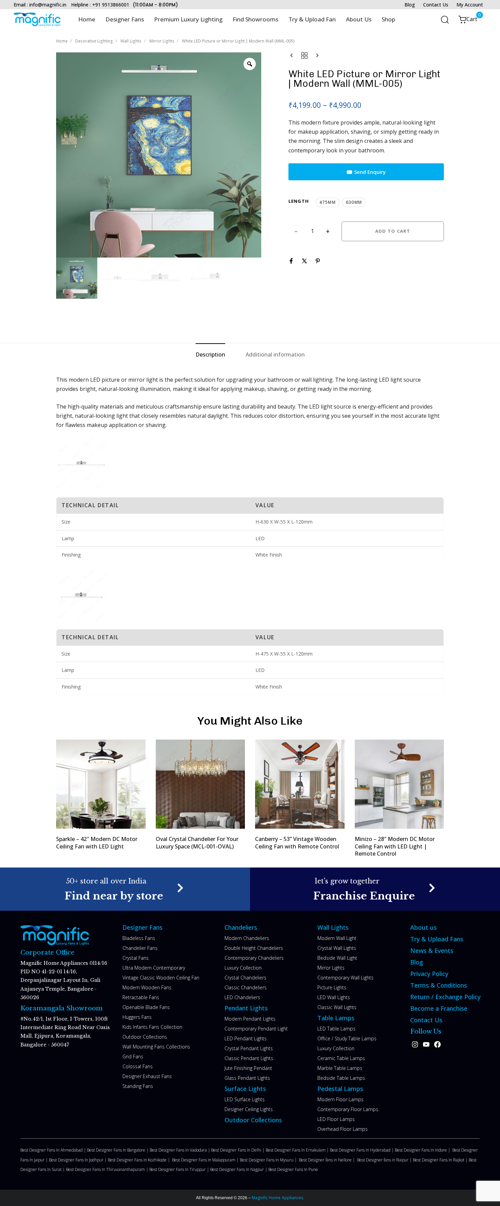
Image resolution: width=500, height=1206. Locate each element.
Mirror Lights (161, 41)
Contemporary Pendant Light (256, 1028)
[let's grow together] (375, 889)
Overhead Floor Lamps (342, 1129)
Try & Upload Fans (436, 939)
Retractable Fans (140, 997)
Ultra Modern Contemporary (153, 967)
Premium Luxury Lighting (188, 19)
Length (298, 201)
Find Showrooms (255, 19)
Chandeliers (240, 927)
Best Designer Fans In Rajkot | (441, 1160)
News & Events (431, 950)
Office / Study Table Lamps (347, 1038)
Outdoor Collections (144, 1037)
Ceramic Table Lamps (341, 1058)
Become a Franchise (438, 1008)
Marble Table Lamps (339, 1068)
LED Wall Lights (333, 997)
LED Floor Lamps (336, 1119)
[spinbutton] (312, 231)
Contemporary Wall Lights (345, 977)
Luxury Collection (243, 967)
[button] (442, 19)
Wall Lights (130, 41)
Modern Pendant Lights (250, 1018)
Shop (388, 19)
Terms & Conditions (438, 985)
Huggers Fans (137, 1017)
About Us (358, 19)
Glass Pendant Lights (247, 1078)
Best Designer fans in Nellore (326, 1160)
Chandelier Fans (139, 948)
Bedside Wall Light (337, 958)
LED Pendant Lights (245, 1038)
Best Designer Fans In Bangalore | (118, 1150)
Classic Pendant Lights (248, 1058)
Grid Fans (132, 1056)
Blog (409, 4)
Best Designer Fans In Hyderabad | (362, 1150)
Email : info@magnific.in (40, 4)
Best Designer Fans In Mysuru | (269, 1160)
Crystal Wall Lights (336, 948)
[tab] (210, 355)
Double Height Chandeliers (253, 948)
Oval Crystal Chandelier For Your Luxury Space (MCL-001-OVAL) (197, 842)
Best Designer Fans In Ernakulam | (298, 1150)
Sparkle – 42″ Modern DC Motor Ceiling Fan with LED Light (96, 842)
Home (86, 19)
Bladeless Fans (138, 938)
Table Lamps (335, 1018)
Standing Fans (137, 1086)
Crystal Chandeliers (245, 977)
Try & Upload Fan (312, 19)
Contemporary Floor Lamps (347, 1109)
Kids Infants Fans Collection (152, 1027)
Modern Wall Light (336, 938)
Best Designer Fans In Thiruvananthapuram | (107, 1169)
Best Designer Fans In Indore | (423, 1150)
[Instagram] (415, 1044)
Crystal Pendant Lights (248, 1048)
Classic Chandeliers (245, 987)
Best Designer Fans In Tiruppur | (179, 1169)
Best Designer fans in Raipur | (385, 1160)
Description (210, 354)
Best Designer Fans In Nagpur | (239, 1169)
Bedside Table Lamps (341, 1078)
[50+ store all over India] (125, 889)
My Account (469, 4)
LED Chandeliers (242, 997)
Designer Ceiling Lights (248, 1109)
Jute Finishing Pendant (248, 1068)
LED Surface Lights (244, 1099)
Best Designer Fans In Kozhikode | (140, 1160)
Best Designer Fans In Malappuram (204, 1160)
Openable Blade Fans (146, 1007)
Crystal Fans (135, 958)
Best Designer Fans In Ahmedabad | (53, 1150)
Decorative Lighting (94, 41)
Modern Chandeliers (246, 938)
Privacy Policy (429, 974)
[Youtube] (426, 1044)
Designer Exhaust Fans (147, 1076)
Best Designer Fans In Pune (293, 1169)
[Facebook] (437, 1044)
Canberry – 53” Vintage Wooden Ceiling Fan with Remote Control (297, 842)
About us (423, 927)
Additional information (275, 354)
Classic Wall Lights (336, 1007)
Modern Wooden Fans (146, 987)
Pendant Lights (246, 1008)
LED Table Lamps (336, 1028)
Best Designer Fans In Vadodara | (180, 1150)
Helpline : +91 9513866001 (100, 4)
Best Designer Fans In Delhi (236, 1150)
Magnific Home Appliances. (277, 1198)
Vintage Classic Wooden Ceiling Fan (160, 977)
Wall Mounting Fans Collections (156, 1046)
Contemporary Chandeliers (254, 958)
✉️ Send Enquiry (366, 171)
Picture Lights (331, 987)
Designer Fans (124, 19)
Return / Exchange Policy (445, 997)
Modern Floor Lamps (340, 1099)
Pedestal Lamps (340, 1089)
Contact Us (435, 4)
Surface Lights (245, 1089)
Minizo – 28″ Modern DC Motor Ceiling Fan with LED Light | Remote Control (395, 846)
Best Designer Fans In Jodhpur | (78, 1160)
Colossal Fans (137, 1066)
